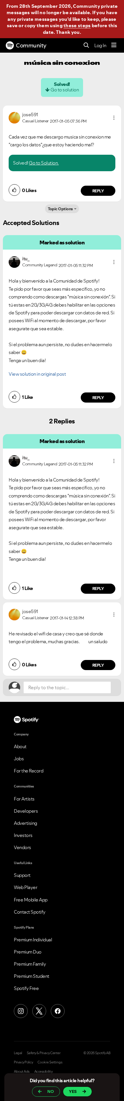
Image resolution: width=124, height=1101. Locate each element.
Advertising (25, 823)
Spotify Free (26, 988)
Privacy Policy (23, 1062)
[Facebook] (58, 1011)
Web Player (25, 887)
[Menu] (114, 45)
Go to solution (64, 89)
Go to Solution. (44, 163)
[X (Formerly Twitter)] (39, 1011)
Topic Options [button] (60, 209)
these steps (77, 25)
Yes (73, 1091)
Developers (26, 811)
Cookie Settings (50, 1062)
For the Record (28, 771)
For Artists (24, 799)
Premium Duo (28, 952)
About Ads (22, 1071)
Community (31, 45)
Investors (23, 835)
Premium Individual (33, 939)
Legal (18, 1053)
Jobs (19, 758)
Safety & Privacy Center (44, 1053)
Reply (98, 191)
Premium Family (30, 964)
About (20, 746)
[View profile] (14, 117)
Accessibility (43, 1071)
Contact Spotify (30, 912)
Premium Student (31, 976)
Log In (100, 45)
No (50, 1091)
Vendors (22, 847)
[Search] (86, 45)
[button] (114, 117)
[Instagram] (21, 1011)
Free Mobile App (31, 900)
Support (22, 875)
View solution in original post (37, 374)
